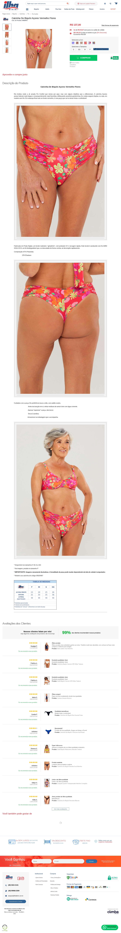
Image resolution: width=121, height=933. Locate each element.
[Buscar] (67, 3)
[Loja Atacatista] (103, 841)
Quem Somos (39, 877)
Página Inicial (6, 14)
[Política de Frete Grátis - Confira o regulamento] (45, 841)
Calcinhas (22, 14)
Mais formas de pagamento (110, 25)
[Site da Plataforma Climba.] (113, 911)
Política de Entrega (55, 884)
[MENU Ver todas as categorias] (27, 9)
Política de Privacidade (41, 881)
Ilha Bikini (10, 5)
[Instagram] (22, 878)
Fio (29, 14)
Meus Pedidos (54, 888)
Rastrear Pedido (55, 895)
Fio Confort (35, 14)
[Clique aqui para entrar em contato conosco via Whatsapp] (109, 927)
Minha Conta (54, 891)
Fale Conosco (39, 884)
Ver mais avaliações (60, 809)
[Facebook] (19, 878)
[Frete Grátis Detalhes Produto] (75, 64)
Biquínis (14, 14)
